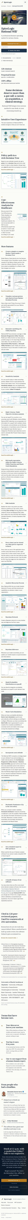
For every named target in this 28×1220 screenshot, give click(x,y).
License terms (8, 1217)
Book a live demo (15, 50)
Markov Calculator (5, 1205)
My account (10, 1202)
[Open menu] (25, 2)
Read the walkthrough (7, 169)
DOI (24, 951)
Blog (19, 1208)
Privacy (2, 1217)
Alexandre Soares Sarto (14, 1092)
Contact (24, 1208)
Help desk (3, 1202)
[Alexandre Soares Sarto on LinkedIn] (3, 1094)
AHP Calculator (18, 1202)
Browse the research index (8, 938)
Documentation (7, 58)
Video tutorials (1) (8, 60)
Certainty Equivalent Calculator (9, 1208)
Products (9, 6)
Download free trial (13, 43)
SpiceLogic (3, 6)
